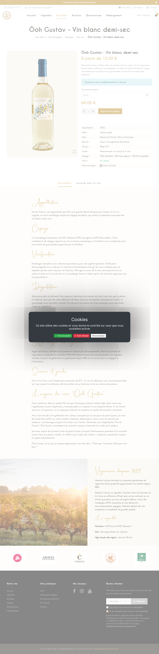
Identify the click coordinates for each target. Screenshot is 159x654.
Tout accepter (64, 335)
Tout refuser (82, 335)
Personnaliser (98, 335)
